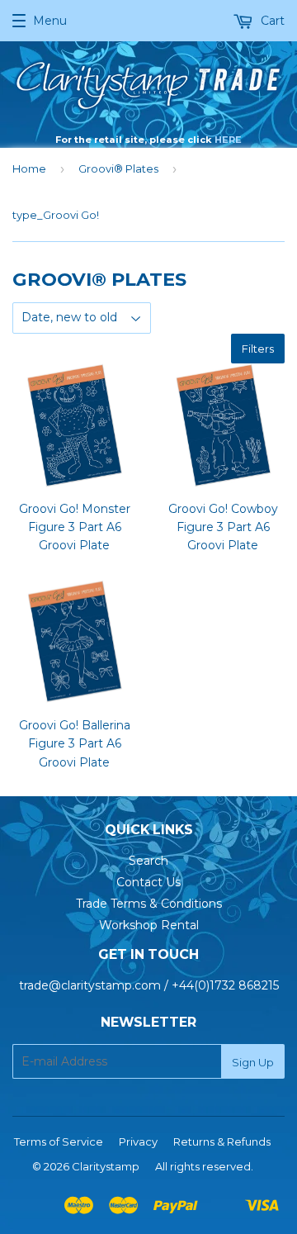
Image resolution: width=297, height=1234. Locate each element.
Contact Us (148, 882)
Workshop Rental (149, 925)
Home (29, 168)
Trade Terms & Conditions (149, 903)
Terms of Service (58, 1141)
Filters (258, 348)
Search (148, 860)
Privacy (138, 1141)
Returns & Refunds (222, 1141)
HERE (228, 139)
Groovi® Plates (118, 168)
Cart (271, 20)
